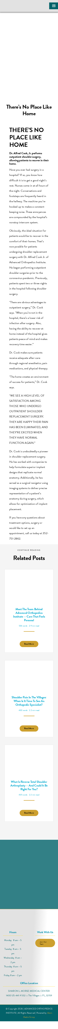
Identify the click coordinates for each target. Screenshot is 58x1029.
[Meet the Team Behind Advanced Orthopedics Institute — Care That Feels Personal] (29, 577)
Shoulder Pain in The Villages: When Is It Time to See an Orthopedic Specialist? (29, 701)
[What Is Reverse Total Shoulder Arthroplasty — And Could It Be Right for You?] (29, 753)
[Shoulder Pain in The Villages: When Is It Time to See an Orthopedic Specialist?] (29, 668)
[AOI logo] (14, 4)
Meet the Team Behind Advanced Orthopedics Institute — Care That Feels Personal (29, 614)
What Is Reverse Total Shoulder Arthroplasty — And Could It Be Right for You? (29, 785)
